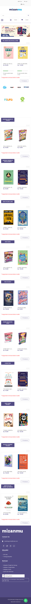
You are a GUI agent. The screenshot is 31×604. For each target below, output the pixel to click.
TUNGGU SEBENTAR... (8, 430)
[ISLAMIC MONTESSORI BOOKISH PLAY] (23, 258)
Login (26, 1)
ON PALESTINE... (7, 512)
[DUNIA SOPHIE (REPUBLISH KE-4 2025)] (8, 298)
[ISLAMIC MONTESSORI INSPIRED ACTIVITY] (23, 178)
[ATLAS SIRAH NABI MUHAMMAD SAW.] (8, 462)
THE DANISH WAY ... (8, 389)
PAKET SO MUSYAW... (23, 63)
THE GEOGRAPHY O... (23, 512)
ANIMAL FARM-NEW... (8, 227)
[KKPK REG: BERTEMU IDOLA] (23, 136)
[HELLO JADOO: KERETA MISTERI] (8, 258)
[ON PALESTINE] (8, 503)
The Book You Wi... (22, 471)
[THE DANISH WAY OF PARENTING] (8, 379)
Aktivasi (20, 1)
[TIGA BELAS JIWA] (23, 298)
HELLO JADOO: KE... (7, 267)
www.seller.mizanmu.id (15, 601)
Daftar (23, 4)
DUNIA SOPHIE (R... (7, 307)
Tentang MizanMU (7, 556)
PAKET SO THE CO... (8, 63)
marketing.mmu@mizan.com (11, 541)
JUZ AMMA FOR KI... (22, 430)
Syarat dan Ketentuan (8, 571)
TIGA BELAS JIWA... (22, 307)
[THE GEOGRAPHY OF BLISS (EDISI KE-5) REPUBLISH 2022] (23, 503)
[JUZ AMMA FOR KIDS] (23, 421)
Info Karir (5, 554)
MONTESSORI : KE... (8, 187)
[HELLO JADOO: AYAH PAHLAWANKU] (8, 136)
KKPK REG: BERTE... (22, 146)
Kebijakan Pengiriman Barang (10, 565)
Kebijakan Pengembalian (9, 567)
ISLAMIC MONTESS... (22, 187)
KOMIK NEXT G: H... (7, 349)
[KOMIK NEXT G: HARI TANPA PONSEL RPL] (8, 339)
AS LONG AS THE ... (22, 227)
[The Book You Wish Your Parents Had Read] (23, 462)
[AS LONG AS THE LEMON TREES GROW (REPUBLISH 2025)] (23, 218)
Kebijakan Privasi (7, 569)
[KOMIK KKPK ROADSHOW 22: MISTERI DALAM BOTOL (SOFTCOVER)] (23, 339)
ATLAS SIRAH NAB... (8, 471)
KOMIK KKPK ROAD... (23, 349)
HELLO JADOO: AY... (7, 146)
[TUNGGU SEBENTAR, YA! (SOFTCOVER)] (8, 421)
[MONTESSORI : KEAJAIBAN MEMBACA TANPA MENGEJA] (8, 178)
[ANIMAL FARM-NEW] (8, 218)
